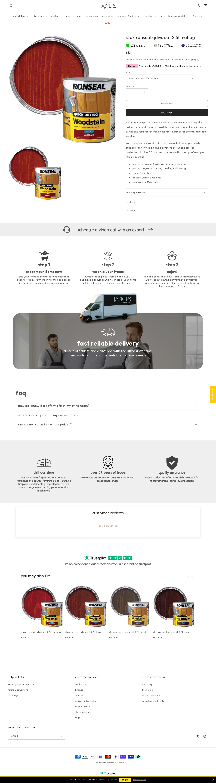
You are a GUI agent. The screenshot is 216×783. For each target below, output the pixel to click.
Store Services (83, 712)
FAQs (77, 717)
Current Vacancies (152, 695)
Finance (79, 689)
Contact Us (80, 684)
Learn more (195, 66)
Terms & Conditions (18, 689)
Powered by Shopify (115, 762)
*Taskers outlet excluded (139, 779)
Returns (79, 695)
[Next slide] (193, 576)
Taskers (102, 762)
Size (128, 72)
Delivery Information (86, 700)
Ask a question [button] (108, 525)
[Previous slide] (188, 576)
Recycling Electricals (153, 700)
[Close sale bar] (213, 780)
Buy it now (167, 112)
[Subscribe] (61, 736)
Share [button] (132, 202)
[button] (11, 5)
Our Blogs (13, 695)
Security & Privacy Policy (21, 684)
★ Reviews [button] (213, 394)
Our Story (147, 684)
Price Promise (82, 706)
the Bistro (147, 689)
